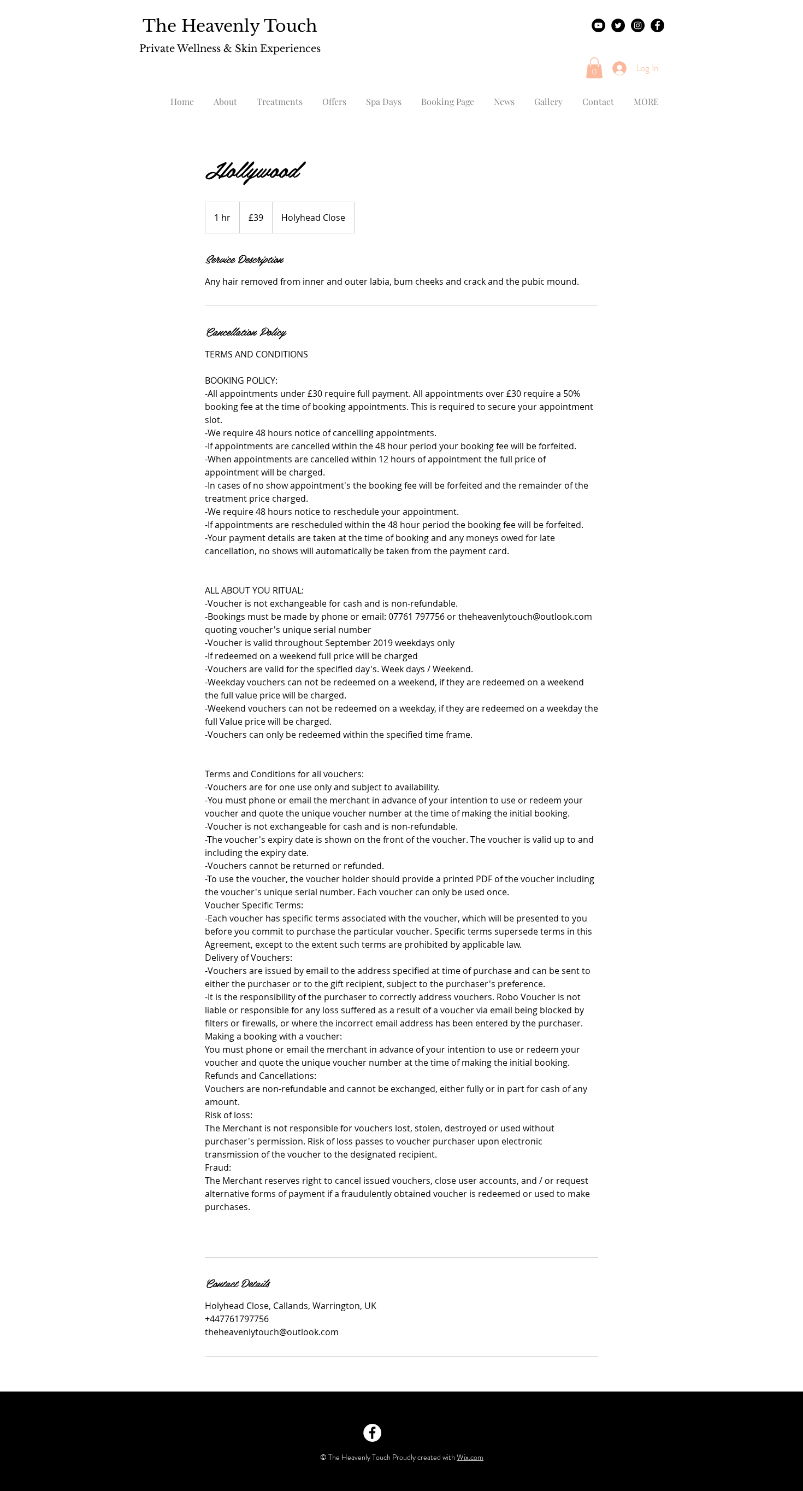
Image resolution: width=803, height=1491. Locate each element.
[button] (594, 67)
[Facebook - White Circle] (372, 1433)
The (159, 26)
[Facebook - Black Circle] (657, 25)
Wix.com (470, 1457)
